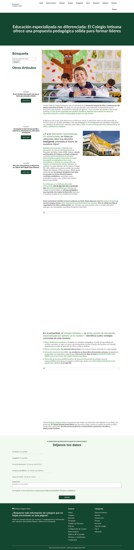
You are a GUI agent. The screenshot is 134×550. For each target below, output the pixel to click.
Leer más (26, 100)
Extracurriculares (101, 512)
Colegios (62, 3)
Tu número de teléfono (20, 470)
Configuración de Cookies (77, 529)
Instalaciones (99, 518)
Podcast (114, 3)
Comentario (16, 481)
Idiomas (97, 515)
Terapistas (71, 521)
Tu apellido (16, 458)
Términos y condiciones (67, 490)
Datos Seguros (73, 532)
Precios (97, 521)
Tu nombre (16, 452)
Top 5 (97, 529)
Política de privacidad (52, 490)
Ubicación (98, 532)
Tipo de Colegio (100, 526)
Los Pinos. (83, 356)
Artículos (105, 3)
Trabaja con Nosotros (75, 523)
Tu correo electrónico (19, 464)
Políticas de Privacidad (76, 534)
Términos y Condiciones (76, 537)
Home (41, 3)
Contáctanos (72, 540)
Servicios (98, 523)
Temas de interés (18, 477)
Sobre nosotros (51, 3)
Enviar (67, 497)
